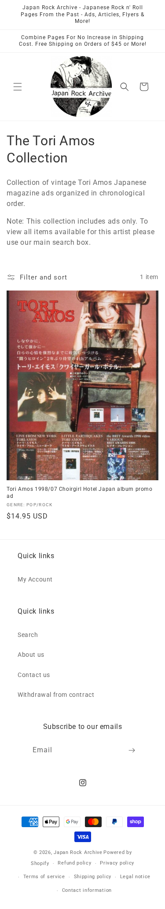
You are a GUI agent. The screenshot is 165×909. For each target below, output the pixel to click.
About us (31, 654)
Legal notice (135, 877)
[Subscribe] (131, 750)
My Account (35, 579)
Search (28, 634)
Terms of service (44, 877)
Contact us (34, 674)
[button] (17, 86)
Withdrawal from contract (56, 694)
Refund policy (74, 863)
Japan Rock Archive (78, 852)
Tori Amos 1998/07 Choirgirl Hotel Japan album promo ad (80, 492)
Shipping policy (93, 877)
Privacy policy (117, 863)
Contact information (87, 890)
